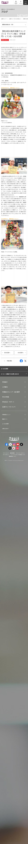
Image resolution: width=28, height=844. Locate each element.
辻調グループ (3, 18)
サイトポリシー (6, 454)
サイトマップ (6, 453)
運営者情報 (12, 453)
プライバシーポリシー (20, 453)
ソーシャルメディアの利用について (18, 454)
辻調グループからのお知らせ (15, 18)
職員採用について (12, 456)
